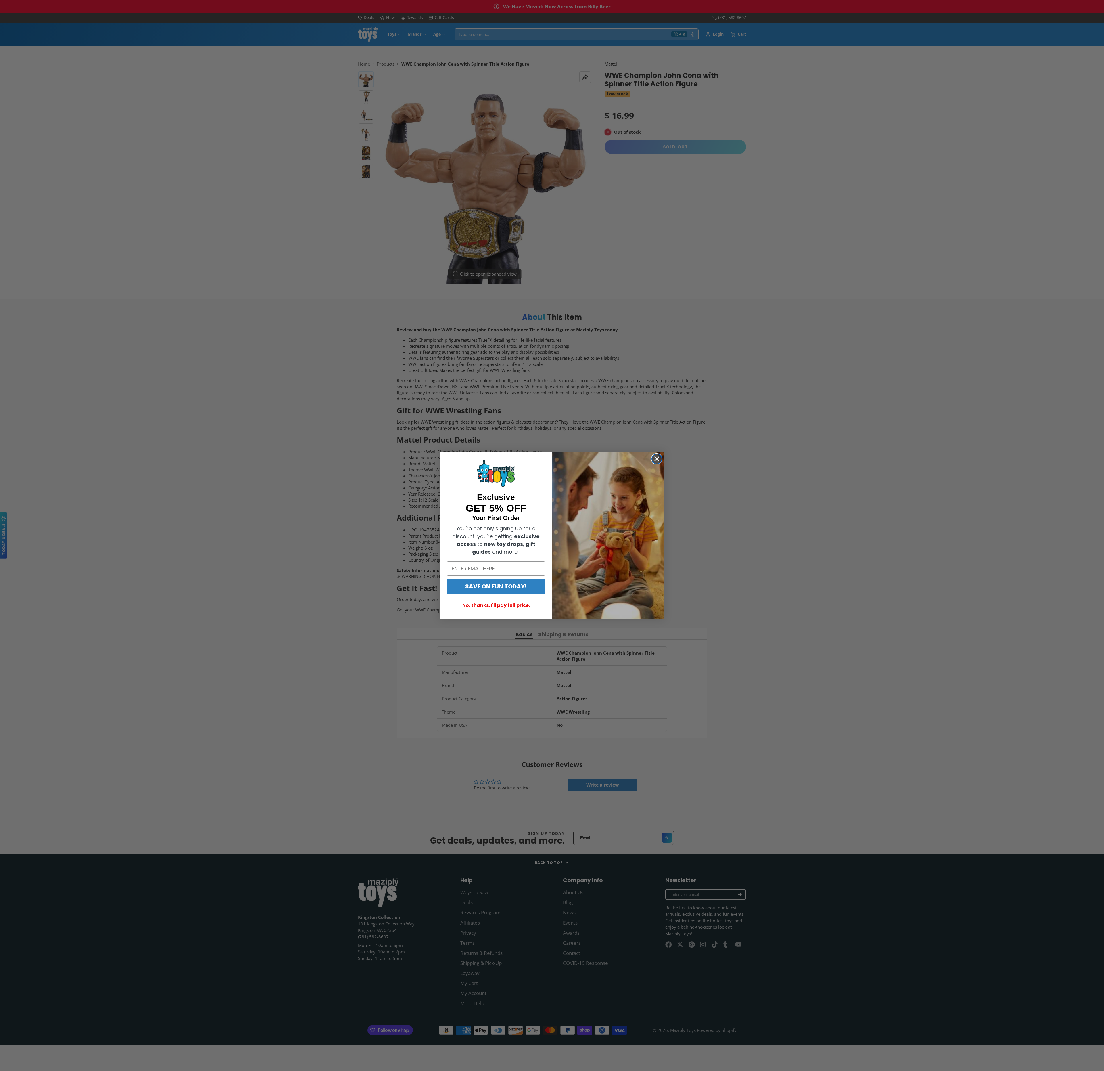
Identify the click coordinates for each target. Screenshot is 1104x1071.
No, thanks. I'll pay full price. (496, 605)
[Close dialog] (657, 459)
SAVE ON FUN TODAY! (496, 586)
